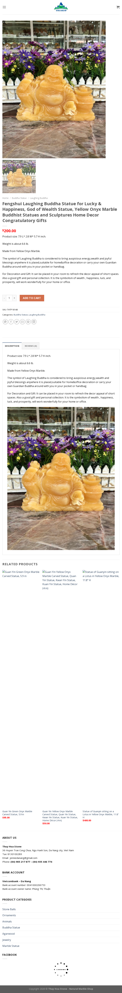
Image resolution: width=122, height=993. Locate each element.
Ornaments (9, 915)
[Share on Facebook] (11, 321)
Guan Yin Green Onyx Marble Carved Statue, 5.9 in (17, 813)
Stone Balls (9, 909)
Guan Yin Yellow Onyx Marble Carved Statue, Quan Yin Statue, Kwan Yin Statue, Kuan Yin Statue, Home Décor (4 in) (60, 816)
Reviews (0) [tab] (31, 345)
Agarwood (8, 933)
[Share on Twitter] (16, 321)
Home (5, 198)
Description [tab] (12, 345)
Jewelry (6, 940)
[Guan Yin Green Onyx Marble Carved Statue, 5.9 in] (20, 689)
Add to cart (32, 298)
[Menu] (4, 7)
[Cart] (118, 7)
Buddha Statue (19, 198)
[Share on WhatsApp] (5, 321)
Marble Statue (10, 946)
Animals (7, 921)
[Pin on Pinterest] (28, 321)
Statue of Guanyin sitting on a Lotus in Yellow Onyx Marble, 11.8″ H (101, 814)
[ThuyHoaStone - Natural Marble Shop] (61, 7)
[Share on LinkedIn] (34, 321)
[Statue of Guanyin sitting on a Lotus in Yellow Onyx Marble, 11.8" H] (101, 689)
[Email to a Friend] (22, 321)
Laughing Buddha (39, 198)
